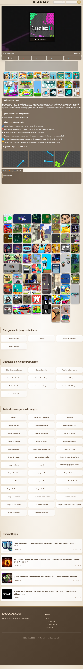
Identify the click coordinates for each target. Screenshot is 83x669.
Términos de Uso (52, 624)
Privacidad (49, 627)
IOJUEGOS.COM (41, 2)
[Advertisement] (41, 66)
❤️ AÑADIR (25, 58)
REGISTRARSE (71, 2)
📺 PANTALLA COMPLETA (73, 58)
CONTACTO (50, 621)
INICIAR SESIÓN (59, 2)
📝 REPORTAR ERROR (55, 58)
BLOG (48, 618)
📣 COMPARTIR (39, 58)
